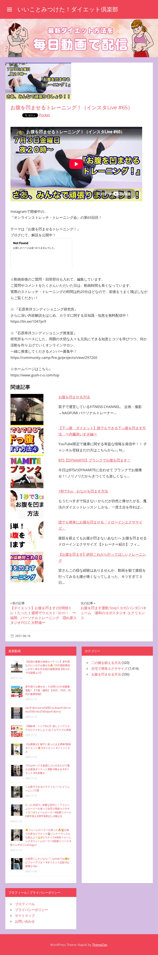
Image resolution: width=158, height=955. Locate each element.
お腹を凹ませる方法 (74, 397)
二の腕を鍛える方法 (106, 662)
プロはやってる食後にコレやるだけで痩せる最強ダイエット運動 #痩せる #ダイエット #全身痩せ (47, 769)
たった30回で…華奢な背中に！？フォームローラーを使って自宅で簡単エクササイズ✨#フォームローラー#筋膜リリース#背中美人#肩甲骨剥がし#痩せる (48, 810)
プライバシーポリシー (31, 909)
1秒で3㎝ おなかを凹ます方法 (83, 491)
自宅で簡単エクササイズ (109, 668)
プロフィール (25, 904)
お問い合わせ (25, 921)
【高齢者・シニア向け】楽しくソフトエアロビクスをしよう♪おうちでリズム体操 (48, 727)
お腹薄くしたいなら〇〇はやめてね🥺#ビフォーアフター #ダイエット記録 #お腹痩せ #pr (47, 862)
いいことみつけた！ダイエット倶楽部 (67, 9)
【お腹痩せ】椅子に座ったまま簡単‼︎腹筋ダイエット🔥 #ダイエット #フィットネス (48, 747)
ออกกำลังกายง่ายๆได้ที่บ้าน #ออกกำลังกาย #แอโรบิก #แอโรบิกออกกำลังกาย (48, 709)
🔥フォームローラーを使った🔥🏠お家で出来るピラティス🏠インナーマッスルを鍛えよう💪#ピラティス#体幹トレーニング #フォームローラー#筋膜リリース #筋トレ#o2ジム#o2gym (40, 837)
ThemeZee (99, 945)
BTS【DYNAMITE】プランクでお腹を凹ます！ (94, 460)
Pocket (44, 115)
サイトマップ (25, 915)
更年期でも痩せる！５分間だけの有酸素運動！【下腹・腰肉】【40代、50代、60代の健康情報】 (48, 690)
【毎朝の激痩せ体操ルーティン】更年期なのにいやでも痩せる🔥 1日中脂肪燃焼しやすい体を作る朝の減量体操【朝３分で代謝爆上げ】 (47, 667)
